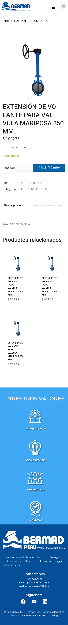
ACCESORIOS (39, 20)
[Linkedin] (45, 602)
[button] (63, 6)
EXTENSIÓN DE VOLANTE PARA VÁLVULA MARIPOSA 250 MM (15, 286)
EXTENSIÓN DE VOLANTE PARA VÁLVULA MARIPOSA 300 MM (15, 351)
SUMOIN (20, 20)
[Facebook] (23, 602)
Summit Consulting (47, 615)
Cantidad (9, 168)
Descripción (12, 205)
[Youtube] (34, 602)
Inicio (6, 20)
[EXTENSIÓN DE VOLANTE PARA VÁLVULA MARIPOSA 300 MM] (17, 328)
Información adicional (47, 205)
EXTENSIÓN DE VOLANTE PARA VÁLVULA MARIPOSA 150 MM (49, 286)
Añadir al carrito (49, 168)
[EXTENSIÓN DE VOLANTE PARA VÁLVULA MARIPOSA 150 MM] (51, 263)
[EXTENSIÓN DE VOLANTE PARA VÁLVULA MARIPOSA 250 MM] (17, 263)
